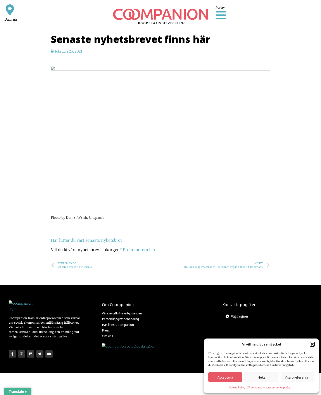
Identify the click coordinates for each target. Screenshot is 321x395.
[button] (312, 344)
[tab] (265, 316)
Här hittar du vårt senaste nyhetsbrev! (87, 239)
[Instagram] (21, 354)
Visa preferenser (297, 377)
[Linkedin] (30, 354)
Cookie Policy (237, 387)
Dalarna (10, 19)
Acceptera (225, 377)
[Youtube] (49, 354)
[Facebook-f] (12, 354)
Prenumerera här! (140, 249)
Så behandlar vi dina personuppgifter (269, 387)
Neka (261, 377)
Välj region (239, 316)
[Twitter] (39, 354)
